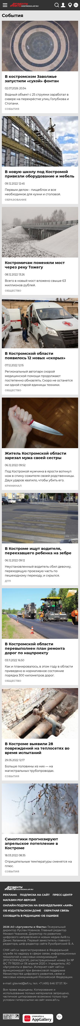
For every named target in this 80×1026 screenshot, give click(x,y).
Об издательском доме (22, 910)
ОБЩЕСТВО (13, 290)
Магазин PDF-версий (19, 900)
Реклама (10, 894)
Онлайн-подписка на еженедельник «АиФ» (38, 905)
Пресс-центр (62, 894)
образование (15, 199)
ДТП (8, 581)
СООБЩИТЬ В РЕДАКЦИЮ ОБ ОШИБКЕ (31, 915)
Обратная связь (56, 910)
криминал (13, 485)
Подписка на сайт (35, 894)
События (12, 109)
